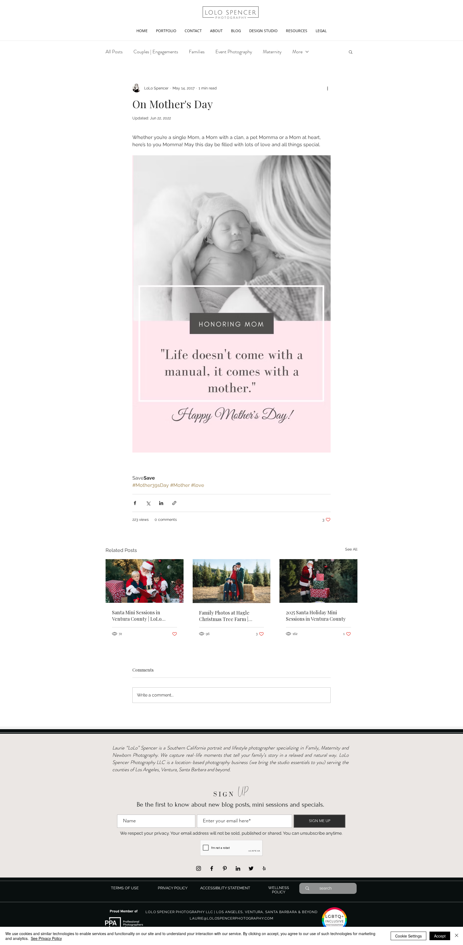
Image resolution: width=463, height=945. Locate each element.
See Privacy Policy (46, 938)
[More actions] (327, 88)
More (297, 52)
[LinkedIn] (238, 868)
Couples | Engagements (155, 52)
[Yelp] (264, 868)
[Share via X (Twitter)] (148, 503)
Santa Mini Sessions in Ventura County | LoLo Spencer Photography (137, 615)
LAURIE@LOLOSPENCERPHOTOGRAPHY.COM (231, 918)
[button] (166, 30)
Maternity (272, 52)
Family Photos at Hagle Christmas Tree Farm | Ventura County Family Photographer (224, 615)
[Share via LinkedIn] (161, 503)
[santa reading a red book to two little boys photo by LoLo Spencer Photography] (145, 581)
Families (197, 52)
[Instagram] (198, 868)
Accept (440, 936)
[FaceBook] (211, 868)
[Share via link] (174, 503)
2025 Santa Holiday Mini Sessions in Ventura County (316, 615)
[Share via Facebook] (134, 503)
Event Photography (233, 52)
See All (351, 549)
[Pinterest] (225, 868)
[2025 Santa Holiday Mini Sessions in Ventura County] (318, 581)
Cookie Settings (408, 936)
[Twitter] (251, 868)
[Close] (456, 936)
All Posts (114, 52)
